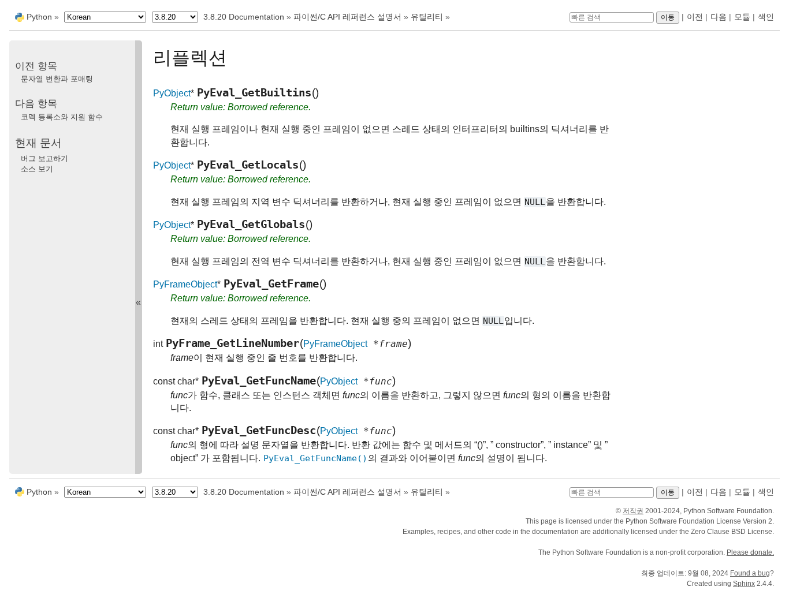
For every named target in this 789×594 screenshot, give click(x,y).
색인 (766, 16)
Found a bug (750, 573)
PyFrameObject (185, 284)
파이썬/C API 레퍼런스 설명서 (347, 16)
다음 (718, 16)
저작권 (633, 511)
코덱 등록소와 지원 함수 (62, 117)
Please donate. (750, 552)
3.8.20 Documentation (243, 16)
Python (39, 16)
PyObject (172, 93)
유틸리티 (427, 16)
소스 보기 (37, 169)
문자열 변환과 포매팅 (57, 78)
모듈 (742, 16)
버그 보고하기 (44, 158)
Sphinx (744, 584)
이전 (695, 16)
